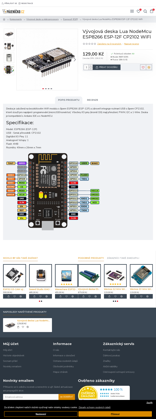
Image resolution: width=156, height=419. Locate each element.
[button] (20, 59)
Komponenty (16, 19)
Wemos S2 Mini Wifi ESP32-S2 (115, 289)
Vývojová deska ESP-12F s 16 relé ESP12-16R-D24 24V (89, 289)
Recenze (92, 100)
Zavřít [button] (149, 403)
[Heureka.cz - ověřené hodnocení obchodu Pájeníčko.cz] (104, 396)
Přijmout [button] (115, 414)
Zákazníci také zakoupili (123, 258)
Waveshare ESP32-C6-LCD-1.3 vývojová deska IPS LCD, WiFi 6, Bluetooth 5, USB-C (66, 289)
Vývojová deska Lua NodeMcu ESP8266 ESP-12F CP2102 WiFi (34, 320)
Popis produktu (68, 100)
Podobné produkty (91, 258)
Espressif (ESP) (70, 19)
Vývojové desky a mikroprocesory (42, 19)
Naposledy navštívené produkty (24, 312)
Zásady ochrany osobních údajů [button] (94, 407)
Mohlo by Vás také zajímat (20, 258)
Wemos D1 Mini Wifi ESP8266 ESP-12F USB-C (141, 289)
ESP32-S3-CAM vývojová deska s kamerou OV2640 (14, 289)
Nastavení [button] (41, 414)
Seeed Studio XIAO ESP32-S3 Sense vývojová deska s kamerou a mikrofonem (40, 289)
